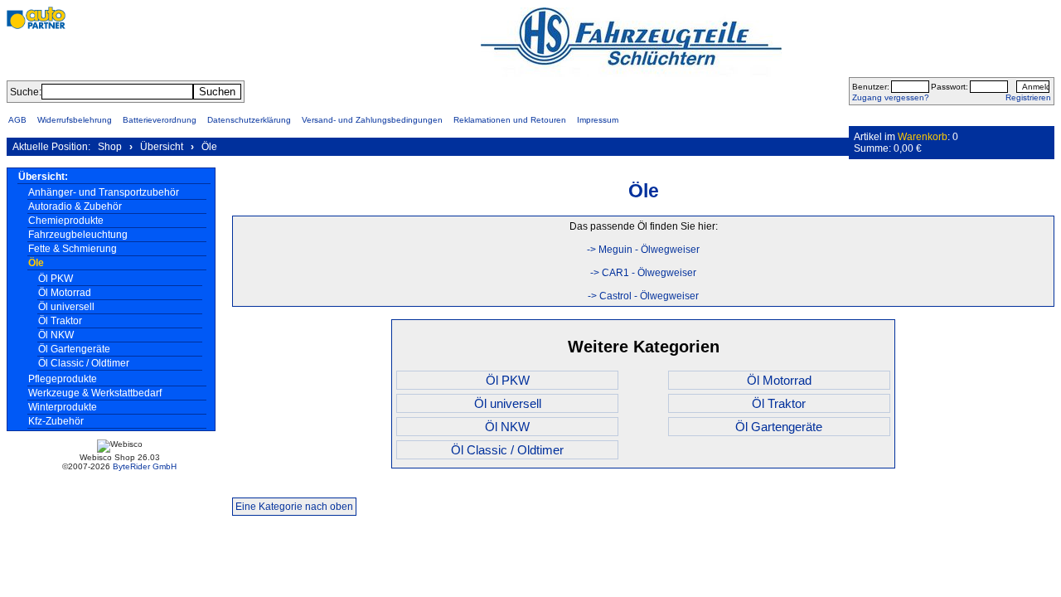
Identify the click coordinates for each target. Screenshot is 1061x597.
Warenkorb (922, 137)
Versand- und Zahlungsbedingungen (372, 119)
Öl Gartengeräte (74, 349)
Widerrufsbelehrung (74, 119)
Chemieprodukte (66, 220)
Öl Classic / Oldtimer (83, 363)
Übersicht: (43, 176)
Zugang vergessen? (890, 97)
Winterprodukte (62, 407)
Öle (209, 147)
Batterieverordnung (159, 119)
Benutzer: (870, 86)
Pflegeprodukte (62, 379)
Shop (110, 147)
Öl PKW (55, 278)
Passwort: (949, 86)
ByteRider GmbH (145, 466)
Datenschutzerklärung (249, 119)
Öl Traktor (60, 321)
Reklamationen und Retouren (509, 119)
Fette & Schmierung (72, 249)
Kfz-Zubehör (56, 421)
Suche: (25, 92)
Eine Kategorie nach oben (294, 506)
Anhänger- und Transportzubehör (103, 192)
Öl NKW (56, 335)
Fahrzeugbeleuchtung (78, 234)
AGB (17, 119)
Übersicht (161, 147)
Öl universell (66, 307)
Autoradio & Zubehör (75, 206)
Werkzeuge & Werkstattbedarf (95, 393)
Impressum (597, 119)
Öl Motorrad (64, 292)
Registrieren (1028, 97)
